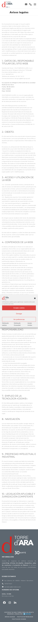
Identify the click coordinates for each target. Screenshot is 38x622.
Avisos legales (10, 616)
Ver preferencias (19, 319)
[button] (35, 298)
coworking (5, 563)
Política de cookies (19, 619)
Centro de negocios (9, 561)
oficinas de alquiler (16, 563)
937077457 (8, 583)
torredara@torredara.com (13, 587)
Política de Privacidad (25, 616)
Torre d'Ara (21, 612)
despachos (28, 563)
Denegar (19, 314)
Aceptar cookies (19, 308)
